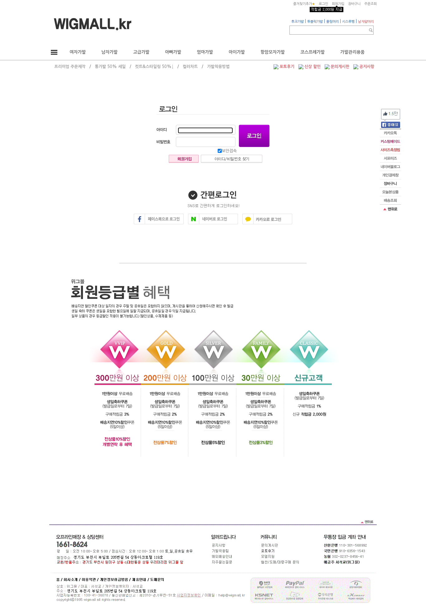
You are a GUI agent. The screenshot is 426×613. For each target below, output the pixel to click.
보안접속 (229, 151)
